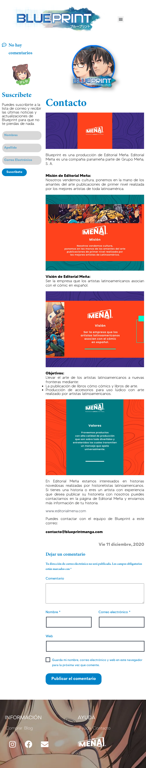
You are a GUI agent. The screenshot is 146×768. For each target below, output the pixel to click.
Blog (28, 728)
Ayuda (85, 728)
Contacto (101, 728)
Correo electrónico (114, 612)
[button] (120, 19)
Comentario (55, 578)
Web (49, 636)
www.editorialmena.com (66, 511)
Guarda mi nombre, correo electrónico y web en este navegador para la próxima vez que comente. (97, 662)
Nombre (53, 612)
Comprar (14, 728)
